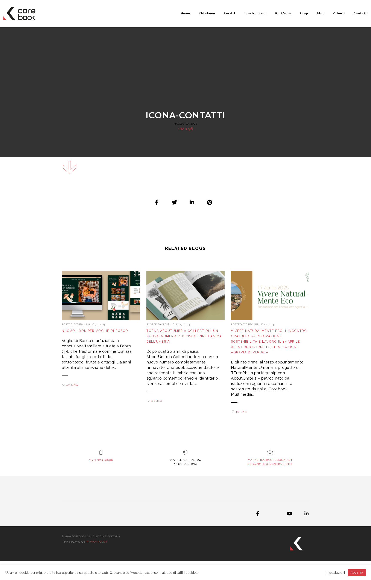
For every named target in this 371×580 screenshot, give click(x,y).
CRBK (80, 324)
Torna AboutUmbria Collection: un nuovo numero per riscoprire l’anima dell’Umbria (184, 336)
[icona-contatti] (157, 202)
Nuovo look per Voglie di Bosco (95, 331)
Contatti (360, 13)
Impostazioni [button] (335, 572)
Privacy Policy (96, 541)
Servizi (229, 13)
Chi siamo (207, 13)
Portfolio (283, 13)
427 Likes (241, 412)
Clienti (339, 13)
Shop (304, 13)
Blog (321, 13)
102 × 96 (185, 129)
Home (185, 13)
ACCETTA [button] (357, 572)
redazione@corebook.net (270, 464)
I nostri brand (255, 13)
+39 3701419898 (101, 459)
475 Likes (72, 385)
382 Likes (157, 401)
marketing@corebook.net (270, 459)
